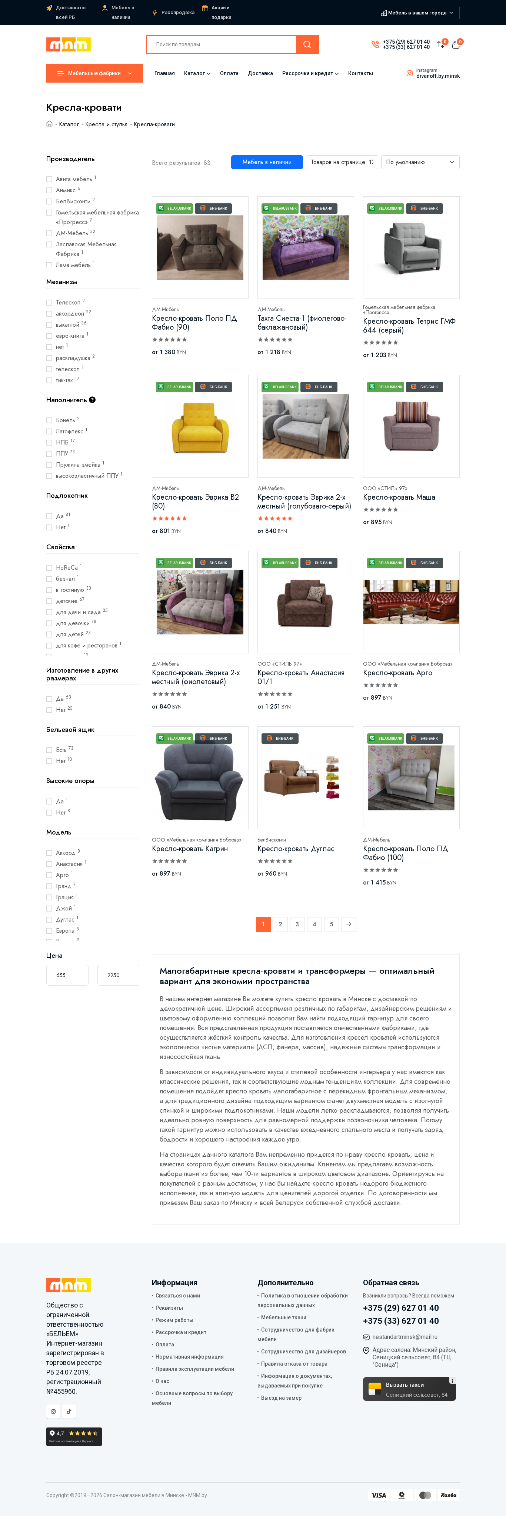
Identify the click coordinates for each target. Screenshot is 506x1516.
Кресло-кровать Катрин (190, 848)
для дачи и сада (81, 611)
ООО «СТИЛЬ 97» (385, 488)
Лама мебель (75, 264)
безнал (67, 578)
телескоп (70, 368)
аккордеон (73, 313)
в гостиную (73, 589)
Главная (164, 73)
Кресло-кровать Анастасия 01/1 (300, 677)
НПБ (65, 442)
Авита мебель (76, 178)
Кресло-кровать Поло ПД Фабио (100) (405, 853)
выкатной (71, 324)
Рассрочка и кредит (307, 73)
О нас (162, 1381)
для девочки (76, 623)
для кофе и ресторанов (88, 645)
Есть (64, 749)
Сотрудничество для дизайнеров (303, 1352)
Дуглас (67, 919)
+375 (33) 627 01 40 (406, 47)
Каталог (194, 73)
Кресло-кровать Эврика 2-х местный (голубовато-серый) (304, 502)
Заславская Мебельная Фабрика (86, 249)
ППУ (65, 453)
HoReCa (69, 567)
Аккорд (68, 852)
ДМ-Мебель (75, 233)
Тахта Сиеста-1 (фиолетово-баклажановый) (302, 323)
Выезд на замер (281, 1398)
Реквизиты (169, 1308)
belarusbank (179, 208)
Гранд (66, 886)
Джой (66, 908)
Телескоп (70, 302)
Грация (67, 897)
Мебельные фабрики (94, 73)
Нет (63, 527)
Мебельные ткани (283, 1317)
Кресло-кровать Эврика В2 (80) (195, 502)
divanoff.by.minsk (438, 76)
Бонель (68, 420)
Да (63, 516)
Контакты (360, 73)
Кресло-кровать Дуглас (295, 848)
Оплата (229, 73)
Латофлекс (71, 431)
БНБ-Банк (218, 208)
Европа (67, 930)
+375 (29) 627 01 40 (406, 42)
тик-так (67, 380)
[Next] (348, 924)
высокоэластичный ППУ (89, 475)
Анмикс (68, 190)
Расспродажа (178, 12)
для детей (73, 634)
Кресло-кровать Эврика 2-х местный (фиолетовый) (196, 677)
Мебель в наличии (267, 162)
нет (62, 346)
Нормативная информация (190, 1357)
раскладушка (75, 357)
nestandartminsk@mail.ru (405, 1336)
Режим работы (174, 1320)
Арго (64, 874)
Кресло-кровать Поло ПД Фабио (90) (194, 323)
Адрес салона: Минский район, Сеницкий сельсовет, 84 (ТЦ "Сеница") (414, 1357)
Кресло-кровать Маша (399, 497)
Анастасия (71, 863)
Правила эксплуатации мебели (195, 1369)
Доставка (260, 73)
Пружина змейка (80, 464)
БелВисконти (75, 201)
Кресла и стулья (106, 124)
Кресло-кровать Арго (397, 672)
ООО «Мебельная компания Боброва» (408, 663)
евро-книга (72, 335)
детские (70, 600)
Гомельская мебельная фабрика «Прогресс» (97, 217)
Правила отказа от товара (294, 1364)
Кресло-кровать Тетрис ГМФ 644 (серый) (409, 326)
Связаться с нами (178, 1296)
